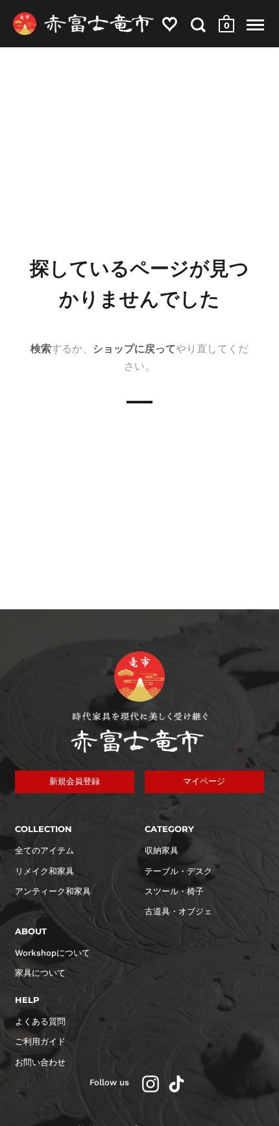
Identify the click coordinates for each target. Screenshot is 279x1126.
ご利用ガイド (40, 1041)
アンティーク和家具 (53, 891)
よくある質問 (40, 1021)
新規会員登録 (74, 781)
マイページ (204, 781)
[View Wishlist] (169, 26)
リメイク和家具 (44, 871)
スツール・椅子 (174, 891)
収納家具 (161, 850)
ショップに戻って (134, 349)
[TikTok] (176, 1083)
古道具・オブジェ (178, 911)
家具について (40, 973)
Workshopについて (52, 953)
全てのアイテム (44, 850)
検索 (40, 349)
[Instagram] (150, 1083)
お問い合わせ (40, 1062)
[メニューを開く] (255, 24)
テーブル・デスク (178, 871)
